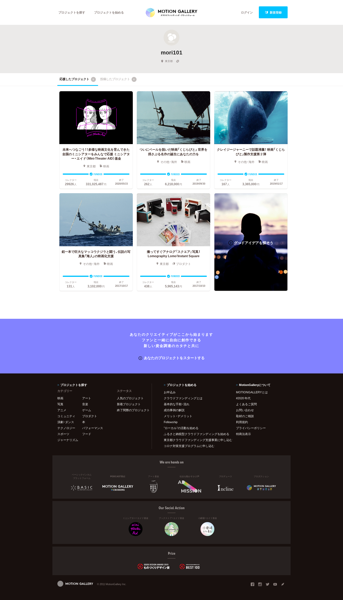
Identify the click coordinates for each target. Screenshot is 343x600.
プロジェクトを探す (71, 12)
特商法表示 (243, 434)
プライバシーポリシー (251, 428)
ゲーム (86, 410)
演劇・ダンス (65, 422)
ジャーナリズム (67, 440)
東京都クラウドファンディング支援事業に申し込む (195, 440)
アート (86, 398)
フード (86, 434)
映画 (60, 398)
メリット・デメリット (178, 416)
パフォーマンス (92, 428)
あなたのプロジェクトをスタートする (174, 357)
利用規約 (242, 422)
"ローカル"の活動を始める (181, 428)
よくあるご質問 (246, 404)
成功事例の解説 (174, 410)
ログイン (247, 12)
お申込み (170, 392)
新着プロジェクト (129, 404)
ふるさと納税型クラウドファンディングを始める (195, 434)
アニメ (61, 410)
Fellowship (170, 422)
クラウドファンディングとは (183, 398)
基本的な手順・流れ (176, 404)
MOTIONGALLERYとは (252, 392)
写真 (60, 404)
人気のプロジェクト (130, 398)
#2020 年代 (243, 398)
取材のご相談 (245, 416)
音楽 (85, 404)
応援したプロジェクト (77, 79)
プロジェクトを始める (109, 12)
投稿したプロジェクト (117, 79)
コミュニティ (66, 416)
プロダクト (89, 416)
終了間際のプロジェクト (132, 410)
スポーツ (63, 434)
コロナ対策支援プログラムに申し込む (189, 446)
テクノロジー (66, 428)
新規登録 (276, 12)
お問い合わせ (245, 410)
